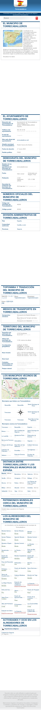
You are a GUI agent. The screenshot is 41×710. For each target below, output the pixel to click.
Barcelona (17, 474)
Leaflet (15, 398)
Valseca (4, 455)
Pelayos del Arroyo (7, 445)
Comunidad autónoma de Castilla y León (14, 13)
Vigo (15, 491)
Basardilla (8, 405)
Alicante (16, 488)
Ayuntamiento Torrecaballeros (20, 15)
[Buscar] (37, 18)
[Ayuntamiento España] (20, 3)
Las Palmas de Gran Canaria (31, 482)
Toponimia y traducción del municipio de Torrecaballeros (18, 290)
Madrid (4, 473)
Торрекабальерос (20, 298)
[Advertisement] (20, 86)
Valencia (30, 474)
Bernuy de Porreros (7, 440)
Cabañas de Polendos (5, 450)
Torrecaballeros (20, 9)
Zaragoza (17, 478)
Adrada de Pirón (19, 435)
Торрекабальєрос (32, 298)
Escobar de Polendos (30, 455)
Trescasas (7, 412)
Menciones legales (9, 703)
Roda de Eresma (19, 454)
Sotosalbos (17, 441)
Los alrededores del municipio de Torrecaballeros (17, 519)
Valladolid (4, 491)
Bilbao (3, 488)
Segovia (19, 229)
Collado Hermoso (32, 445)
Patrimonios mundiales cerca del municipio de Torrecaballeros (18, 503)
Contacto (34, 703)
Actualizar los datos (9, 56)
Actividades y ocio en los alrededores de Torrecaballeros (19, 623)
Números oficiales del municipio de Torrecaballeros (18, 197)
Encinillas (17, 450)
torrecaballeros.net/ (23, 140)
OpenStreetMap (28, 398)
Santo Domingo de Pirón (33, 405)
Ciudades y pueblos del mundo (14, 704)
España (19, 221)
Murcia (4, 483)
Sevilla (4, 478)
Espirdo (29, 427)
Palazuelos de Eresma (31, 436)
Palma (16, 483)
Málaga (29, 478)
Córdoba (30, 488)
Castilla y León (21, 225)
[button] (4, 382)
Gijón (29, 491)
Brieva (3, 431)
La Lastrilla (5, 436)
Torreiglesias (31, 449)
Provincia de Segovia (31, 13)
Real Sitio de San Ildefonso (33, 419)
